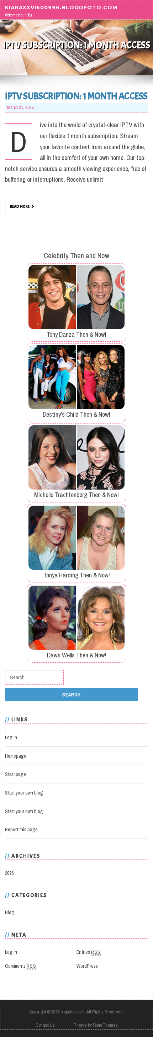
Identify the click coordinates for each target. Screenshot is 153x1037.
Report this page (21, 829)
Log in (11, 737)
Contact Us (45, 1025)
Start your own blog (24, 793)
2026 (9, 873)
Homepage (15, 756)
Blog (9, 912)
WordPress (87, 966)
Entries (88, 952)
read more (20, 206)
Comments (20, 966)
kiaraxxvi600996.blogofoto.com (61, 7)
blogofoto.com (72, 1012)
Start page (15, 774)
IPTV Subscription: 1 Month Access (76, 96)
